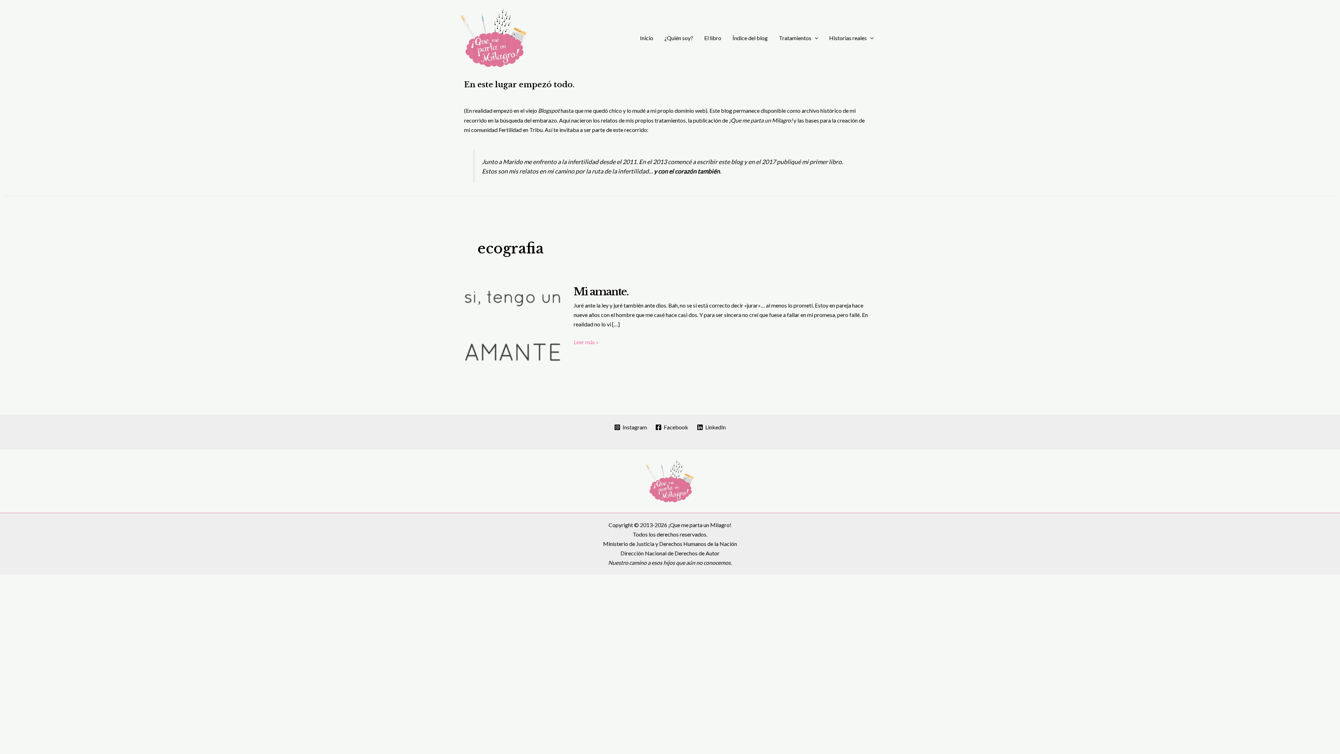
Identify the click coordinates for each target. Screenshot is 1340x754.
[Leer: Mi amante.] (513, 328)
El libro (712, 38)
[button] (814, 38)
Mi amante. (601, 291)
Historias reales (848, 38)
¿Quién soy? (678, 38)
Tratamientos (795, 38)
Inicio (646, 38)
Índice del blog (750, 38)
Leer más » (586, 342)
